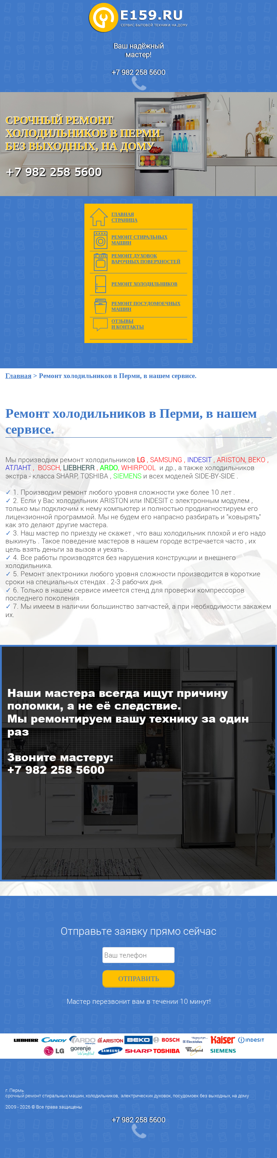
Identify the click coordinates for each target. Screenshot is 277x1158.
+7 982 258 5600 (139, 72)
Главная (18, 376)
